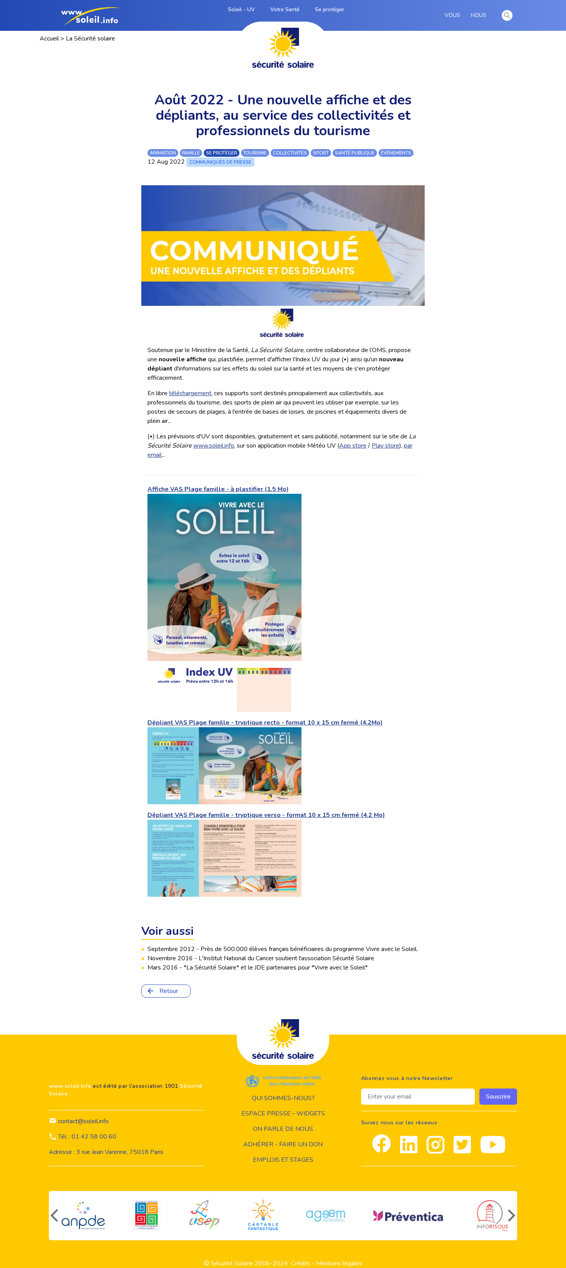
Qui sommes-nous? (283, 1098)
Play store (385, 445)
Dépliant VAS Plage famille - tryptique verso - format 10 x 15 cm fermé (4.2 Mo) (266, 815)
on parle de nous (283, 1129)
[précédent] (53, 1215)
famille (191, 153)
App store (353, 445)
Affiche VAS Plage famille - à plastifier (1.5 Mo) (218, 489)
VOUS (453, 15)
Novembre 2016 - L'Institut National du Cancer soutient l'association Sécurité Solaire (260, 958)
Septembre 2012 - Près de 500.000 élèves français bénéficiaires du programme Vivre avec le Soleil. (282, 949)
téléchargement (190, 393)
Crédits (300, 1263)
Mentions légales (339, 1263)
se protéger (221, 153)
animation (163, 153)
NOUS (480, 15)
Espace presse (266, 1113)
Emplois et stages (283, 1160)
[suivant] (512, 1215)
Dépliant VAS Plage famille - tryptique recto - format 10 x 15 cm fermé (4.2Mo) (265, 722)
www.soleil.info (213, 445)
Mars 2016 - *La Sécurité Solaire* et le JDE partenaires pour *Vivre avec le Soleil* (257, 967)
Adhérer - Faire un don (283, 1144)
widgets (310, 1113)
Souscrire (498, 1096)
